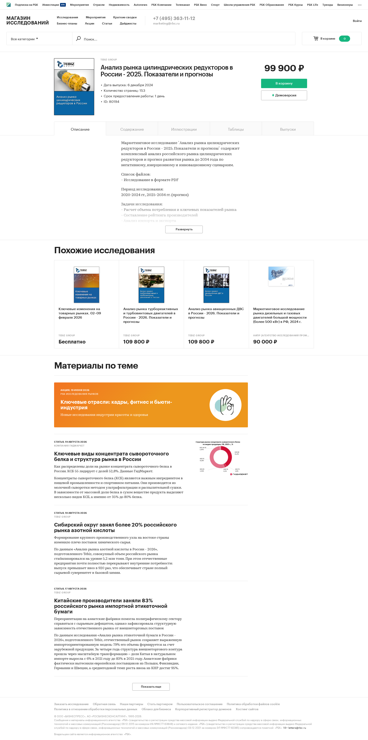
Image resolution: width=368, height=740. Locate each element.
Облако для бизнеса (156, 709)
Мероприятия (95, 17)
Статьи (107, 23)
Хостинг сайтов (247, 709)
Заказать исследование (71, 704)
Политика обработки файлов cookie (253, 704)
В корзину (284, 83)
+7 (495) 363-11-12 (174, 18)
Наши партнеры (131, 704)
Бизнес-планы (67, 23)
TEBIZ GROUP (109, 60)
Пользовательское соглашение (200, 704)
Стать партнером (159, 704)
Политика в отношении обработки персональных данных (95, 709)
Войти (357, 21)
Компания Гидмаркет (69, 446)
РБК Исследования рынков (79, 394)
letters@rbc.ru (297, 727)
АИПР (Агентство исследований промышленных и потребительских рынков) (281, 335)
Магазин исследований (27, 20)
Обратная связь (104, 704)
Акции (89, 23)
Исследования (67, 17)
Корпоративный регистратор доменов (203, 709)
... (360, 4)
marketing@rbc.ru (166, 23)
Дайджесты (128, 23)
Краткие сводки (125, 17)
